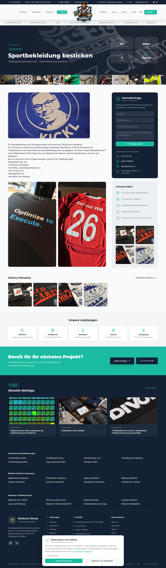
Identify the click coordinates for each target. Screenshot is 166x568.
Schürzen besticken (55, 482)
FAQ (130, 2)
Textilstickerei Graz (55, 458)
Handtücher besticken (56, 478)
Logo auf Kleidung (16, 504)
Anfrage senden (136, 144)
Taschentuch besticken (94, 482)
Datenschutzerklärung (83, 551)
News (134, 12)
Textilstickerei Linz (92, 458)
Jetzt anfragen (120, 361)
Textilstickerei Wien (17, 458)
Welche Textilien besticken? (58, 504)
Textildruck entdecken (144, 278)
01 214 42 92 (126, 156)
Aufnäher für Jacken (130, 482)
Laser (114, 12)
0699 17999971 (127, 161)
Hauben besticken (16, 482)
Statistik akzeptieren (63, 561)
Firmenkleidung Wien (18, 462)
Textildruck (36, 12)
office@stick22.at (16, 173)
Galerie (114, 529)
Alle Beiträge (14, 45)
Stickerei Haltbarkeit (130, 504)
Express (63, 12)
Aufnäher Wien (90, 462)
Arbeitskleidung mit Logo (95, 504)
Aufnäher (49, 12)
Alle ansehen (151, 388)
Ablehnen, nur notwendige (102, 561)
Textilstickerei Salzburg (132, 458)
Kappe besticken (91, 478)
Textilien (103, 12)
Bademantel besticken (18, 478)
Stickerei (22, 12)
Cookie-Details (53, 556)
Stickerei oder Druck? (56, 500)
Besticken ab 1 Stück (17, 500)
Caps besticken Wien (55, 462)
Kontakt (149, 12)
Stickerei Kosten (91, 500)
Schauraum (115, 526)
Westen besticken (129, 478)
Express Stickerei (129, 500)
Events (124, 12)
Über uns (115, 522)
